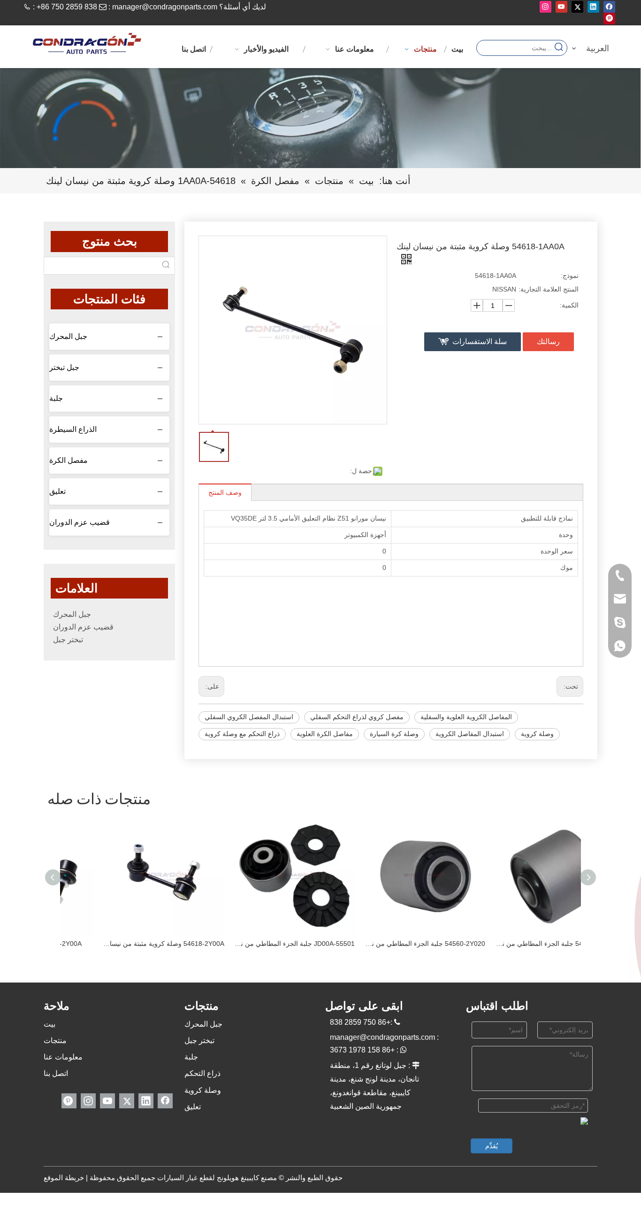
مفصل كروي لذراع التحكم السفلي (357, 717)
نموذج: (570, 275)
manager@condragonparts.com (164, 7)
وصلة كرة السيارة (394, 733)
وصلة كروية (537, 733)
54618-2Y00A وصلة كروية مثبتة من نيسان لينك (125, 943)
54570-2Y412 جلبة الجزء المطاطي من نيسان (516, 943)
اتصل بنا (56, 1073)
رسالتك (548, 342)
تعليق (57, 491)
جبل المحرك (68, 336)
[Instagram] (545, 7)
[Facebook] (609, 7)
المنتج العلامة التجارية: (549, 289)
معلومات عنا (63, 1057)
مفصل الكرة (68, 460)
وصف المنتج (225, 492)
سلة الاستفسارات (479, 342)
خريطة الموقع (64, 1178)
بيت (49, 1024)
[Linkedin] (593, 7)
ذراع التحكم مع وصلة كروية (242, 733)
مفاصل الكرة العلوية (325, 733)
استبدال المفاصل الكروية (469, 733)
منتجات (55, 1040)
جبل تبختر (64, 367)
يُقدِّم (491, 1146)
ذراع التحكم (202, 1073)
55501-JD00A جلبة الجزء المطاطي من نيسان (255, 943)
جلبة (56, 398)
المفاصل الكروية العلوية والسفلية (466, 717)
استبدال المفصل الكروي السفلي (249, 717)
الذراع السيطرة (73, 429)
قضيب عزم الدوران (79, 522)
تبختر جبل (68, 640)
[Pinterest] (609, 18)
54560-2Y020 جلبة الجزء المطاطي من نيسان (386, 943)
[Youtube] (561, 7)
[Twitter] (577, 7)
